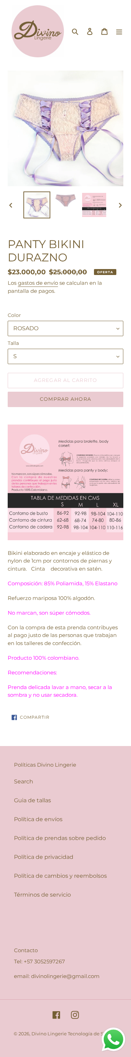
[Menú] (119, 31)
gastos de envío (38, 283)
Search (23, 781)
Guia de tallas (32, 800)
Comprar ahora (65, 399)
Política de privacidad (43, 857)
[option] (37, 205)
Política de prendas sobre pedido (60, 838)
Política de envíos (38, 819)
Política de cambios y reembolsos (60, 876)
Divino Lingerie (49, 1033)
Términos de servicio (42, 894)
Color (14, 315)
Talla (13, 343)
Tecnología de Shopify (93, 1033)
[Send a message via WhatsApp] (114, 1040)
